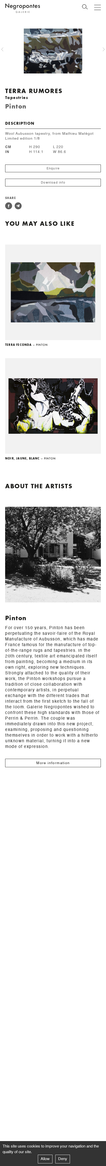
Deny (62, 1159)
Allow (45, 1159)
